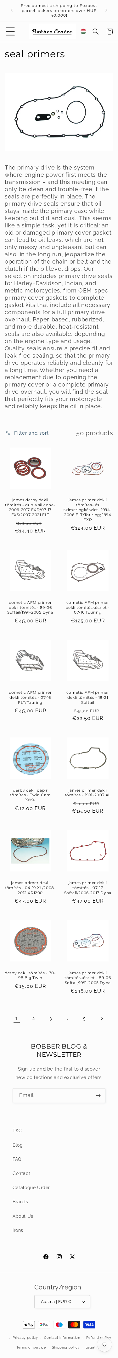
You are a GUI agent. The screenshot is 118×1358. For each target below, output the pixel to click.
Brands (20, 1201)
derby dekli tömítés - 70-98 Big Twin (30, 975)
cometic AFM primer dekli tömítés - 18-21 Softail (87, 697)
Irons (18, 1230)
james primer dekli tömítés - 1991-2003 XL (88, 793)
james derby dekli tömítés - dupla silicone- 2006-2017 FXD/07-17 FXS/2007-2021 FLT (30, 507)
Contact (21, 1173)
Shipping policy (66, 1347)
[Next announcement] (106, 10)
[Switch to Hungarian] (83, 31)
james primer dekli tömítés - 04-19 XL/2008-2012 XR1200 (30, 887)
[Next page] (102, 1018)
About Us (23, 1216)
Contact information (62, 1338)
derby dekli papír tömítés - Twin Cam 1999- (30, 795)
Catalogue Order (31, 1187)
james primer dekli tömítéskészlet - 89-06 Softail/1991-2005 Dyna (88, 978)
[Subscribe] (98, 1095)
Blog (18, 1145)
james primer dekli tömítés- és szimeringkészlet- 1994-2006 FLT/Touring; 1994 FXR (88, 510)
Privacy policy (25, 1338)
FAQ (17, 1159)
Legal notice (97, 1347)
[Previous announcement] (12, 10)
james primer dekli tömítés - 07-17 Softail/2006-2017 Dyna (87, 887)
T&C (17, 1130)
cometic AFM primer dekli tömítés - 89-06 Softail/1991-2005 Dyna (30, 607)
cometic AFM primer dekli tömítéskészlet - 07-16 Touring (88, 607)
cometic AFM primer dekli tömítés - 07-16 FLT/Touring (30, 697)
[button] (10, 31)
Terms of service (31, 1347)
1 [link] (16, 1018)
